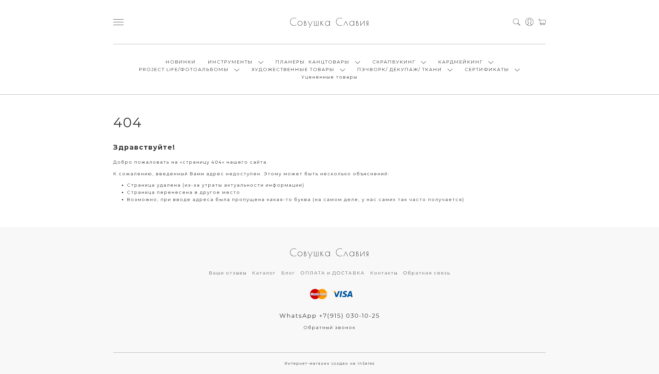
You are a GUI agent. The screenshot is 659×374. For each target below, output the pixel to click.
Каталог (264, 273)
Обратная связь (426, 273)
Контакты (384, 273)
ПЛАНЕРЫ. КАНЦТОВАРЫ (313, 62)
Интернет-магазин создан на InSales (330, 363)
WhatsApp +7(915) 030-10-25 (329, 315)
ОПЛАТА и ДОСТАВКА (332, 273)
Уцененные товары (329, 77)
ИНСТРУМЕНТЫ (230, 62)
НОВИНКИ (181, 62)
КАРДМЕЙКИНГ (460, 62)
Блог (288, 273)
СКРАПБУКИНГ (394, 62)
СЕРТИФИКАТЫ (487, 69)
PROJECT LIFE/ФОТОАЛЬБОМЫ (184, 69)
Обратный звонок (329, 327)
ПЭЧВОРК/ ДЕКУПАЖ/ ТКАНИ (399, 69)
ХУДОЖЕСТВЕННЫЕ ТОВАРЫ (293, 69)
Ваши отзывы (228, 273)
